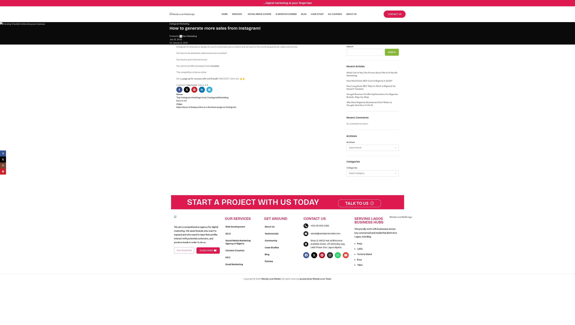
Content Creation (234, 250)
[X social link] (3, 159)
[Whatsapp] (338, 255)
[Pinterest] (322, 255)
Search (392, 52)
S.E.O (228, 233)
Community (271, 240)
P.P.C (227, 257)
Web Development (235, 227)
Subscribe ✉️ (208, 250)
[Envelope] (346, 255)
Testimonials (271, 233)
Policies (269, 261)
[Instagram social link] (3, 165)
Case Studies (272, 247)
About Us (269, 227)
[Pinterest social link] (3, 172)
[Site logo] (182, 13)
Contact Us (394, 14)
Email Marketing (234, 264)
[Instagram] (330, 255)
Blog (267, 254)
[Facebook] (306, 255)
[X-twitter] (314, 255)
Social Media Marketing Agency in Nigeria (238, 242)
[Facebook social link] (3, 153)
